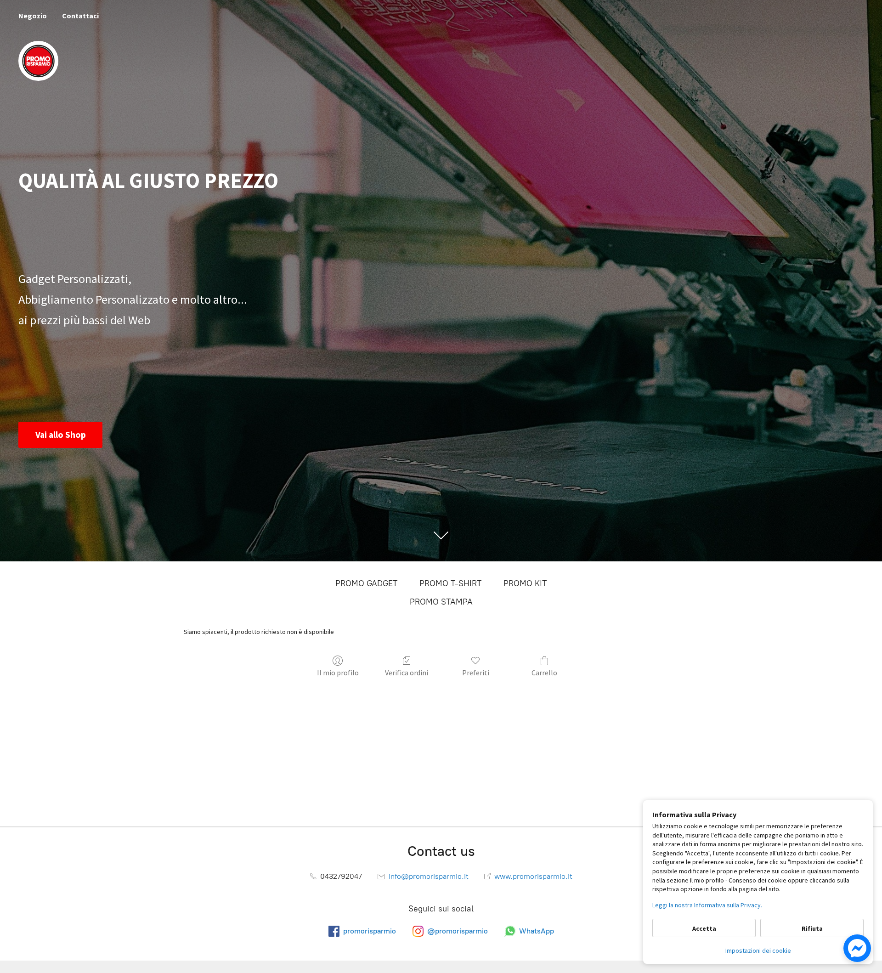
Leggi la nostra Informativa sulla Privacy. (707, 905)
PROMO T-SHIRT (450, 583)
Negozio (32, 15)
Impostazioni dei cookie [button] (758, 950)
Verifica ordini (406, 672)
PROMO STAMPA (441, 602)
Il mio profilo (338, 672)
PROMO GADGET (366, 583)
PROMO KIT (525, 583)
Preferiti (475, 672)
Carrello (544, 672)
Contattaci (80, 15)
